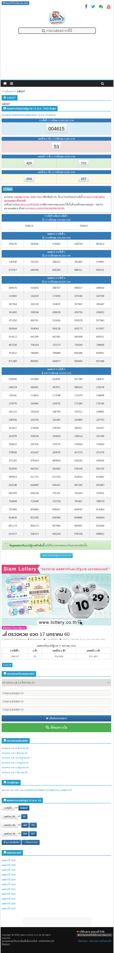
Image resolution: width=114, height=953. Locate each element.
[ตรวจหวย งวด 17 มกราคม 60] (56, 594)
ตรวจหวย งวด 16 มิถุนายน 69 (15, 767)
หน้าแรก (8, 91)
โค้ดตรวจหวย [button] (32, 842)
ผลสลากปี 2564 (9, 884)
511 (84, 639)
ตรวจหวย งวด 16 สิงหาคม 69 (15, 748)
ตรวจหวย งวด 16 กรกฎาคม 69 (15, 757)
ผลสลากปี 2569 (9, 860)
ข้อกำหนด (82, 941)
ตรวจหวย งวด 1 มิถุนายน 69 (14, 772)
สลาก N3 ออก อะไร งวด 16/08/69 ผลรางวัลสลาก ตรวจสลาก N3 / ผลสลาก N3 (37, 790)
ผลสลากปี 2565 (9, 879)
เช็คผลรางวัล (58, 727)
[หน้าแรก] (5, 83)
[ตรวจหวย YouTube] (108, 7)
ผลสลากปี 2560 (9, 903)
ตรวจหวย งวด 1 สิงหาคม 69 (14, 753)
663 (93, 639)
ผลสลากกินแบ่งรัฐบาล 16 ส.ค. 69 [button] (56, 555)
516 (88, 639)
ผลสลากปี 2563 (9, 889)
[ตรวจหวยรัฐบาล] (57, 17)
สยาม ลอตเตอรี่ (35, 639)
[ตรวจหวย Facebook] (86, 7)
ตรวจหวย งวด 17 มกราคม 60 (39, 634)
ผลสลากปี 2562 (9, 893)
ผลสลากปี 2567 (9, 869)
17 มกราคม (74, 639)
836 (97, 639)
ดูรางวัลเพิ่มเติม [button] (12, 842)
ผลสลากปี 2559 (9, 908)
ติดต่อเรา (6, 944)
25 (81, 639)
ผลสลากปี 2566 (9, 874)
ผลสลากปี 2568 (9, 865)
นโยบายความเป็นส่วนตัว (100, 941)
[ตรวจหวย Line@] (101, 7)
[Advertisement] (57, 57)
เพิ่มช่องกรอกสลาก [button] (57, 718)
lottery (102, 639)
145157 (65, 639)
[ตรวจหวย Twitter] (93, 7)
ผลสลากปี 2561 (9, 898)
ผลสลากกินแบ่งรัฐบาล (15, 627)
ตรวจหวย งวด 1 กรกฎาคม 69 (15, 762)
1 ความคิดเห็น (51, 639)
